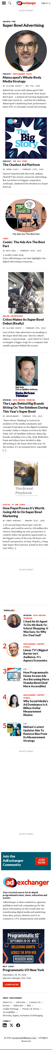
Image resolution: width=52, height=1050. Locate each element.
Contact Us (34, 1002)
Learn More (12, 984)
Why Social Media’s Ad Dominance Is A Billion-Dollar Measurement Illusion (35, 707)
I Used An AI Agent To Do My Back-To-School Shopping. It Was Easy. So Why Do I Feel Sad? (35, 628)
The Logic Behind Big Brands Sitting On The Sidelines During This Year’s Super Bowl (25, 407)
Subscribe (18, 1005)
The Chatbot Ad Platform (21, 165)
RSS (29, 1005)
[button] (9, 3)
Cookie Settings (10, 1008)
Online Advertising (13, 316)
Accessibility (9, 1012)
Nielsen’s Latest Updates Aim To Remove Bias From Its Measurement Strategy (35, 733)
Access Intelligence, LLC (24, 1037)
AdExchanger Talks (22, 74)
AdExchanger (12, 416)
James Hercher (13, 520)
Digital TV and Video (14, 504)
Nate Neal (11, 250)
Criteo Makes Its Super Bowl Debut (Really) (23, 321)
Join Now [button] (41, 861)
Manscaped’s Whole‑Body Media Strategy (22, 79)
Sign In (44, 3)
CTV (25, 669)
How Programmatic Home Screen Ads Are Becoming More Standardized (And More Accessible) (36, 679)
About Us (7, 1002)
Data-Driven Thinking (24, 400)
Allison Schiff (14, 86)
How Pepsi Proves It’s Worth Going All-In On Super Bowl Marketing (23, 512)
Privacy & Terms (30, 1008)
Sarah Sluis (12, 169)
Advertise (20, 1002)
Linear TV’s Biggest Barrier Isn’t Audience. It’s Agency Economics (35, 655)
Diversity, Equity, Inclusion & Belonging (23, 1015)
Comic (5, 238)
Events (6, 1005)
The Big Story (20, 161)
